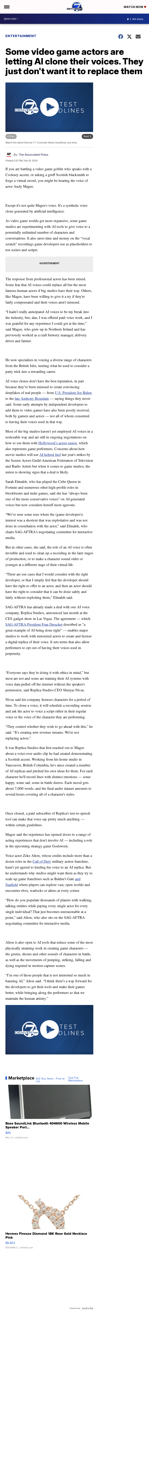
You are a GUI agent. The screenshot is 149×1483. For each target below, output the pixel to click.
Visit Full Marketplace (75, 1079)
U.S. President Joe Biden (73, 392)
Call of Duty (42, 861)
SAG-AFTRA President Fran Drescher (33, 624)
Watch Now (134, 7)
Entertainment (20, 36)
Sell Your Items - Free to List (50, 1080)
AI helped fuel (50, 454)
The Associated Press (33, 154)
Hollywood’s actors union (57, 442)
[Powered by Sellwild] (87, 1308)
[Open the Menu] (6, 7)
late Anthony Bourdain (32, 398)
